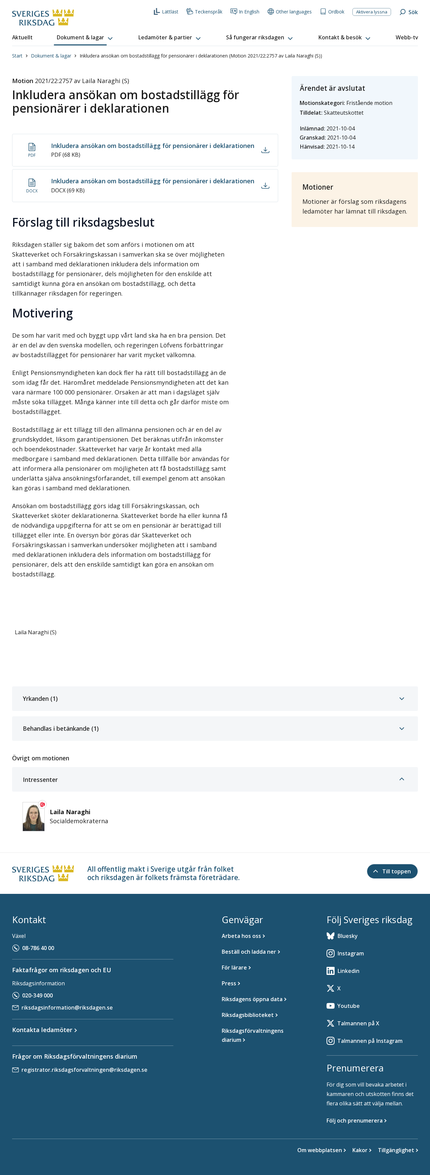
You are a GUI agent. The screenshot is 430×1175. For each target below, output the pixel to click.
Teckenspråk (208, 11)
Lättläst (170, 11)
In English (249, 11)
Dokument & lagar (51, 55)
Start (17, 55)
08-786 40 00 (38, 948)
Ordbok (336, 11)
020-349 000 (37, 995)
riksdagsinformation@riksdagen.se (67, 1007)
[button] (85, 38)
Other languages (294, 11)
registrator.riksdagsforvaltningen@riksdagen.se (84, 1069)
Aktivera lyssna (371, 12)
